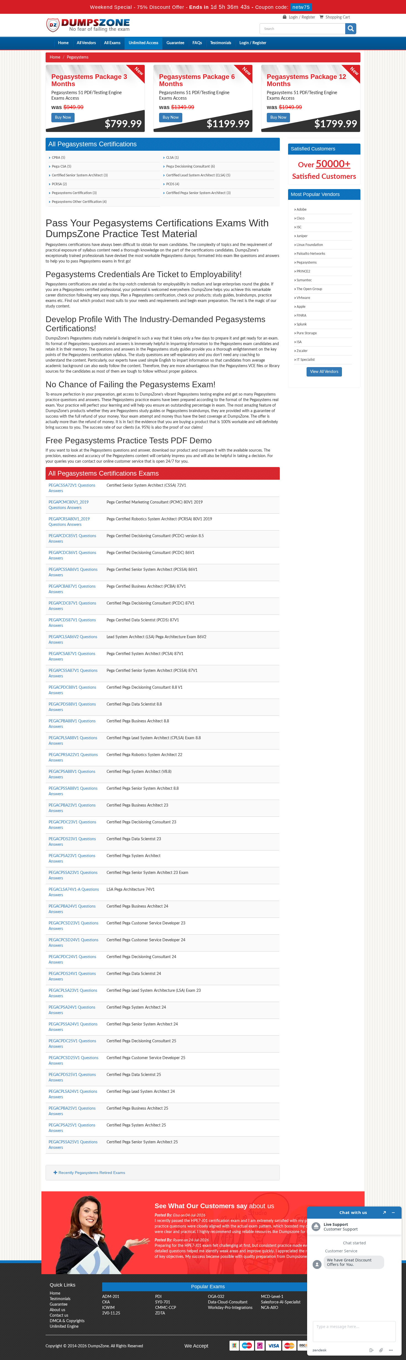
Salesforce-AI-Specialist (280, 1302)
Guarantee (175, 43)
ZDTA (160, 1313)
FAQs (197, 43)
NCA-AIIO (269, 1308)
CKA (106, 1302)
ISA (299, 342)
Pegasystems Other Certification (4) (79, 202)
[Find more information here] (354, 1281)
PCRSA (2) (59, 184)
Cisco (300, 218)
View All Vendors (324, 372)
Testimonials (220, 43)
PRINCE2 (303, 271)
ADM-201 (110, 1297)
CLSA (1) (172, 158)
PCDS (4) (172, 184)
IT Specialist (306, 360)
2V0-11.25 (111, 1313)
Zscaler (302, 351)
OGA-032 (216, 1297)
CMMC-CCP (165, 1308)
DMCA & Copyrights (67, 1321)
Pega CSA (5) (61, 167)
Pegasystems (307, 263)
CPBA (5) (58, 158)
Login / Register (302, 17)
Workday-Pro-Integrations (230, 1308)
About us (57, 1310)
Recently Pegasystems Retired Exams (91, 1172)
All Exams (112, 43)
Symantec (304, 280)
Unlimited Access (143, 43)
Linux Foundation (310, 245)
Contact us (59, 1315)
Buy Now (63, 118)
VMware (303, 298)
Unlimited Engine (64, 1327)
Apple (301, 307)
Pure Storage (307, 333)
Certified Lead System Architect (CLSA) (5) (197, 175)
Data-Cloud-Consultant (227, 1302)
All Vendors (86, 43)
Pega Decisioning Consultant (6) (190, 167)
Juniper (302, 236)
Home (63, 43)
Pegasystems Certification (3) (74, 193)
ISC (299, 227)
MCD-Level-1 (272, 1297)
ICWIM (108, 1308)
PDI (158, 1297)
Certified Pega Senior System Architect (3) (198, 193)
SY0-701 (162, 1302)
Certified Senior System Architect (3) (79, 175)
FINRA (301, 316)
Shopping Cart (338, 17)
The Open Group (309, 289)
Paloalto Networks (311, 254)
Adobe (302, 210)
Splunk (302, 324)
